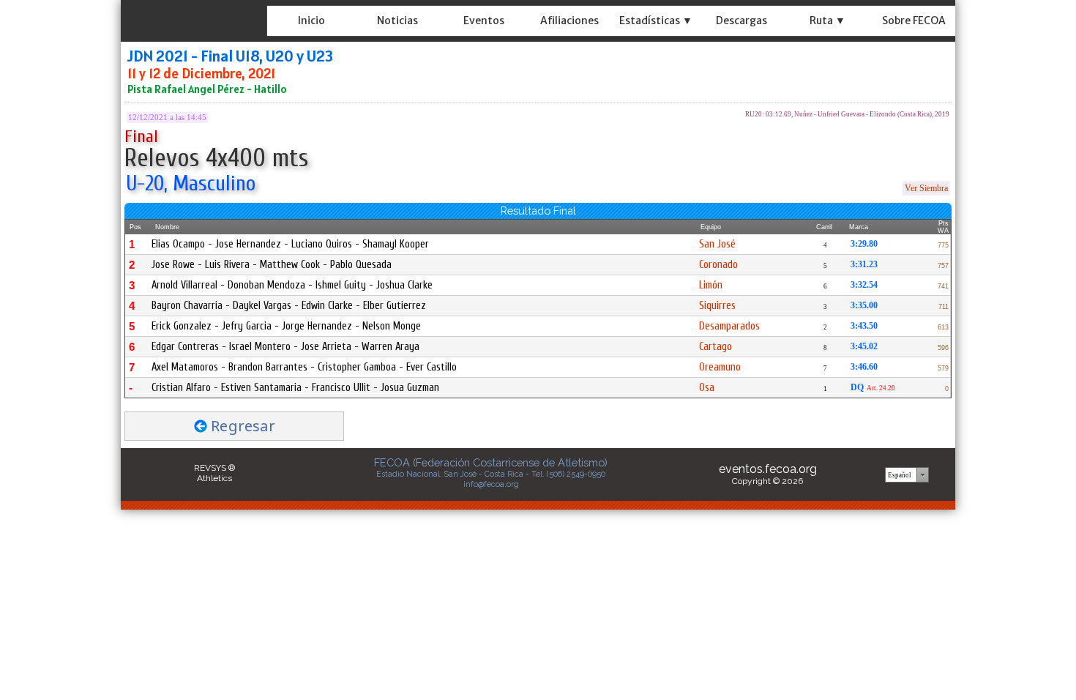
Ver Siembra (926, 188)
